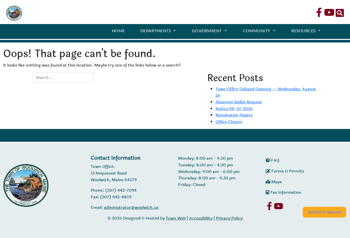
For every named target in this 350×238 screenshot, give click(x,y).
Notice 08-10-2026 (234, 108)
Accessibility (201, 218)
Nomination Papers (234, 115)
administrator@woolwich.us (131, 207)
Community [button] (256, 30)
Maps (276, 182)
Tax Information (285, 192)
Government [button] (207, 30)
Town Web (176, 218)
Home (118, 30)
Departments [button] (155, 30)
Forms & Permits (287, 171)
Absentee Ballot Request (238, 102)
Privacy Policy (229, 218)
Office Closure (228, 121)
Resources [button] (303, 30)
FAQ (275, 160)
